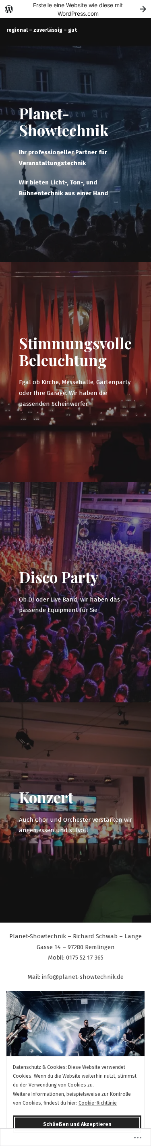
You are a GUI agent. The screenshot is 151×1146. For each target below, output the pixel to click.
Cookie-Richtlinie (98, 1103)
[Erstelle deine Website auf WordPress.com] (75, 9)
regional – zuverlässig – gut (41, 30)
